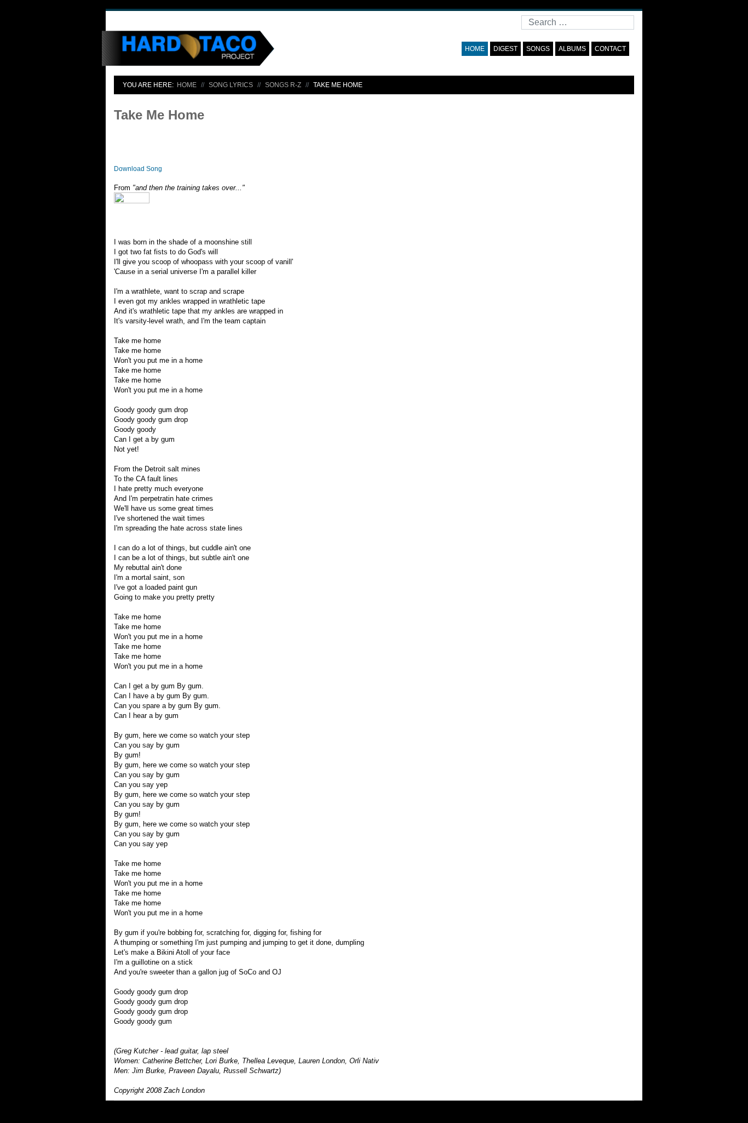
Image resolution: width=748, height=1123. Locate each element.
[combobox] (577, 22)
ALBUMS (572, 49)
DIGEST (505, 49)
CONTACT (610, 49)
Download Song (138, 169)
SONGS (538, 49)
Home (475, 49)
